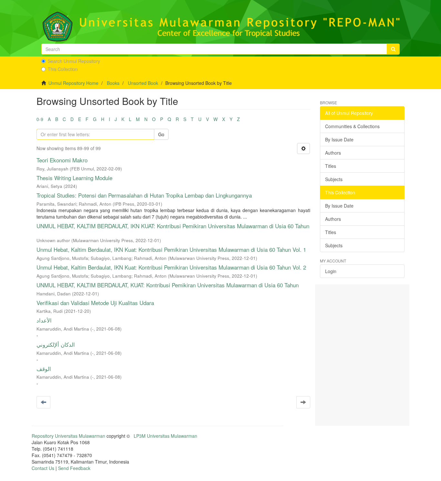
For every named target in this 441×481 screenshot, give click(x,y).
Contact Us (43, 468)
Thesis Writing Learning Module (74, 178)
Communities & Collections (352, 126)
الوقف (43, 368)
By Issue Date (339, 139)
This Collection (63, 69)
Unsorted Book (143, 83)
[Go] (393, 49)
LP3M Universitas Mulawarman (165, 436)
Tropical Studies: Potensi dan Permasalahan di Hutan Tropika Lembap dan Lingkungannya (144, 195)
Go (161, 134)
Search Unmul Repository (74, 61)
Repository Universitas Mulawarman (68, 436)
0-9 (39, 119)
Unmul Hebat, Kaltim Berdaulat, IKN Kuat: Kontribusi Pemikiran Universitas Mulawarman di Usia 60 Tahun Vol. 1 (171, 249)
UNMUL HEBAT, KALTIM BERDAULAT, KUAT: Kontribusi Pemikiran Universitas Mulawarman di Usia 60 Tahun (167, 285)
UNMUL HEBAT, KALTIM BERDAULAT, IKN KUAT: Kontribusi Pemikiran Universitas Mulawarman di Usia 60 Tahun (172, 226)
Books (113, 83)
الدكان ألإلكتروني (55, 344)
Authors (333, 152)
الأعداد (44, 320)
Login (330, 271)
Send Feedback (74, 468)
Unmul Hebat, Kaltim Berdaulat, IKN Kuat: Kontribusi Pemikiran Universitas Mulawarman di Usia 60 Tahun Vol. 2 (171, 267)
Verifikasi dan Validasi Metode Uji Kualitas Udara (95, 303)
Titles (330, 166)
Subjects (334, 179)
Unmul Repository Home (73, 83)
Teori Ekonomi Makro (61, 160)
